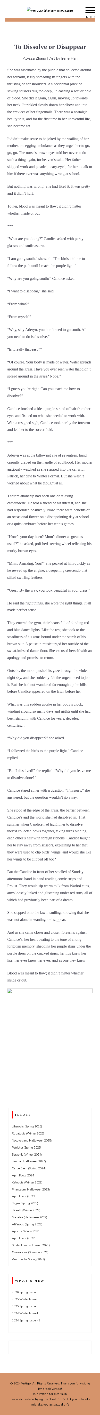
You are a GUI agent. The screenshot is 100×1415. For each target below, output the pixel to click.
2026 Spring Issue (24, 1292)
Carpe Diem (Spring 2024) (29, 1168)
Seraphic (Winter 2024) (27, 1155)
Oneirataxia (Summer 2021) (30, 1252)
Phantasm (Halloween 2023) (31, 1189)
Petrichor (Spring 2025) (26, 1148)
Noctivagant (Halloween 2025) (32, 1140)
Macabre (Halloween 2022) (29, 1217)
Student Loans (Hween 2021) (31, 1245)
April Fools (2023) (23, 1196)
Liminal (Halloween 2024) (29, 1161)
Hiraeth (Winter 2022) (26, 1210)
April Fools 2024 (23, 1175)
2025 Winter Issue (24, 1299)
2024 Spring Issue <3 (26, 1320)
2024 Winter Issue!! (25, 1313)
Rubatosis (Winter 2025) (28, 1133)
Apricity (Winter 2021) (26, 1231)
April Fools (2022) (23, 1238)
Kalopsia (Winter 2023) (27, 1182)
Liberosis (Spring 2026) (27, 1126)
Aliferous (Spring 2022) (27, 1224)
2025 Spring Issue (24, 1306)
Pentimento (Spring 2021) (28, 1259)
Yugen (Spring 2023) (25, 1203)
